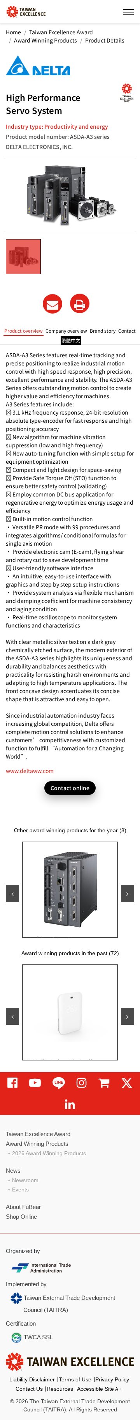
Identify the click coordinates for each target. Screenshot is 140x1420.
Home (13, 32)
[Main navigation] (128, 12)
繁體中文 (70, 340)
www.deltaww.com (30, 771)
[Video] (35, 1083)
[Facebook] (12, 1083)
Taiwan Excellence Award (61, 32)
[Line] (58, 1083)
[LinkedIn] (70, 1104)
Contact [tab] (127, 330)
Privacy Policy (112, 1379)
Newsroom (25, 1180)
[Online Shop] (103, 1083)
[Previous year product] (12, 1016)
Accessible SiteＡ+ (99, 1389)
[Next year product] (127, 1016)
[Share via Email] (52, 304)
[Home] (26, 11)
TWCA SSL (37, 1337)
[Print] (79, 303)
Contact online (70, 788)
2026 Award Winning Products (49, 1153)
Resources (60, 1389)
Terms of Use (75, 1379)
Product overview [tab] (23, 330)
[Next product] (127, 893)
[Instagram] (82, 1083)
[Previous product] (12, 893)
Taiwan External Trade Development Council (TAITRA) (68, 1303)
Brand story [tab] (103, 330)
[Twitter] (127, 1083)
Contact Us (29, 1389)
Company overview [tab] (66, 330)
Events (20, 1189)
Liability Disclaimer (32, 1379)
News (13, 1171)
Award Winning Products (45, 40)
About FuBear (23, 1207)
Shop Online (21, 1217)
